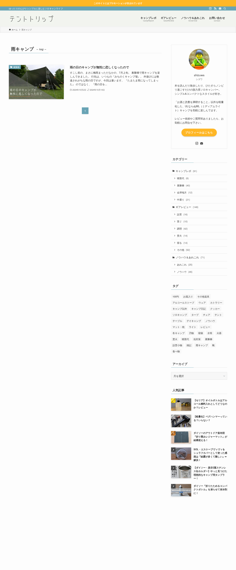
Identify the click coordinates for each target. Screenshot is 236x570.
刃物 (191, 333)
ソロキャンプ (180, 314)
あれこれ (184, 264)
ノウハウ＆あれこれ (190, 257)
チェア (206, 314)
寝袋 (200, 333)
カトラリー (216, 302)
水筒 (209, 333)
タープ (195, 314)
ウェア (202, 302)
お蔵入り (188, 296)
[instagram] (210, 8)
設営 (182, 214)
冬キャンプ (179, 333)
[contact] (220, 8)
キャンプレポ (186, 171)
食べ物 (176, 351)
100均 (176, 296)
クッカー (215, 308)
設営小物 (177, 345)
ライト (192, 327)
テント (218, 314)
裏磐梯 (183, 185)
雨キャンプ (202, 345)
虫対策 (197, 339)
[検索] (224, 8)
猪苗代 (183, 178)
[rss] (215, 8)
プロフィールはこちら (199, 132)
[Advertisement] (199, 526)
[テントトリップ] (31, 18)
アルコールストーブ (183, 302)
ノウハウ (184, 271)
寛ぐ (182, 221)
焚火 (182, 235)
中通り (183, 199)
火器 (219, 333)
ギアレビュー (187, 207)
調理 (182, 228)
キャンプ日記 (198, 308)
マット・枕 (179, 327)
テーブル (177, 321)
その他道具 (203, 296)
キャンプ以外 (180, 308)
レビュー (205, 327)
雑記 (189, 345)
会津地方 (184, 192)
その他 (183, 250)
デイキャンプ (194, 321)
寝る (182, 242)
